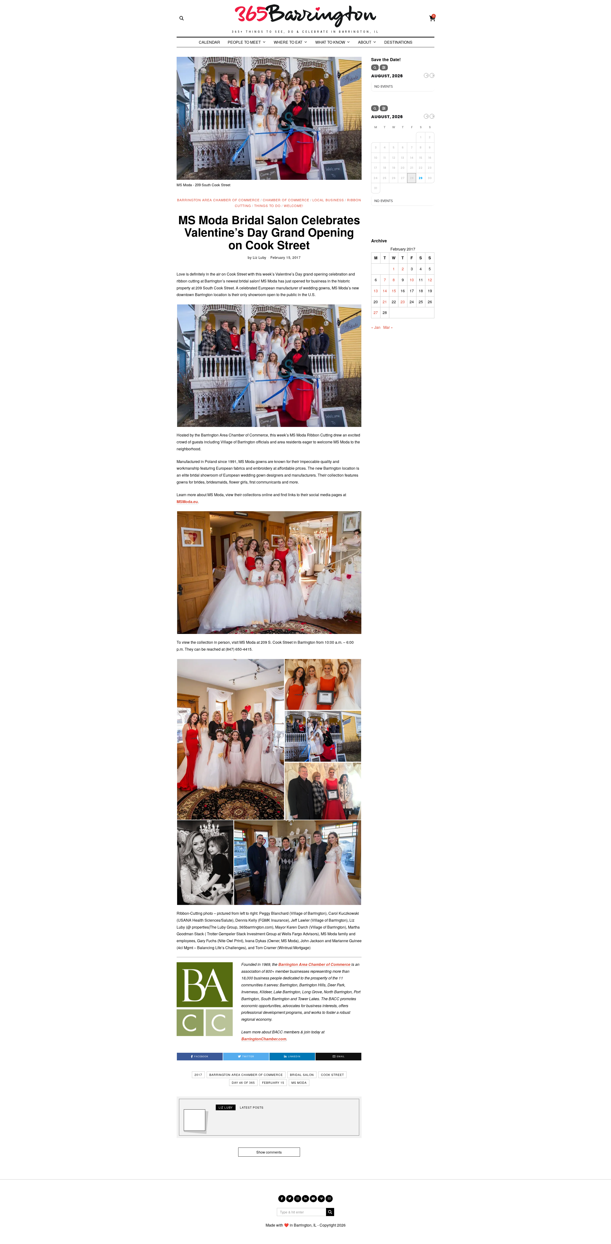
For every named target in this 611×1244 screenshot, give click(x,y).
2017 (198, 1075)
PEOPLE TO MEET (244, 42)
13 (376, 290)
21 (385, 301)
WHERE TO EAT (288, 42)
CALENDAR (209, 42)
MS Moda (299, 1082)
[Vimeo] (321, 1198)
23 (402, 301)
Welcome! (293, 205)
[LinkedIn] (305, 1198)
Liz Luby (259, 257)
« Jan (375, 327)
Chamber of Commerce (286, 199)
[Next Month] (432, 75)
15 (394, 290)
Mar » (388, 327)
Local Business (328, 199)
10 (412, 279)
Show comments (269, 1151)
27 (376, 312)
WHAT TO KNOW (330, 42)
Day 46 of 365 (243, 1082)
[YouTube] (313, 1198)
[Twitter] (289, 1198)
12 (430, 279)
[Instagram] (297, 1198)
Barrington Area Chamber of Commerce (218, 199)
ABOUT (364, 42)
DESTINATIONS (398, 42)
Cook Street (332, 1075)
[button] (269, 365)
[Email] (329, 1198)
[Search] (375, 67)
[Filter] (384, 67)
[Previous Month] (426, 75)
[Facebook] (281, 1198)
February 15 (273, 1082)
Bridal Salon (302, 1075)
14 (385, 290)
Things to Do (267, 205)
